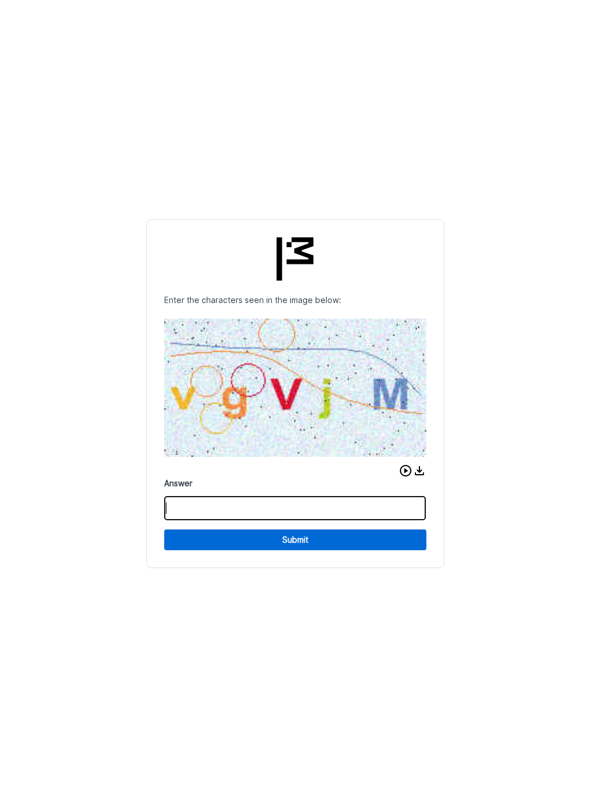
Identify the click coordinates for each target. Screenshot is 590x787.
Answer (178, 483)
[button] (406, 471)
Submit (295, 539)
